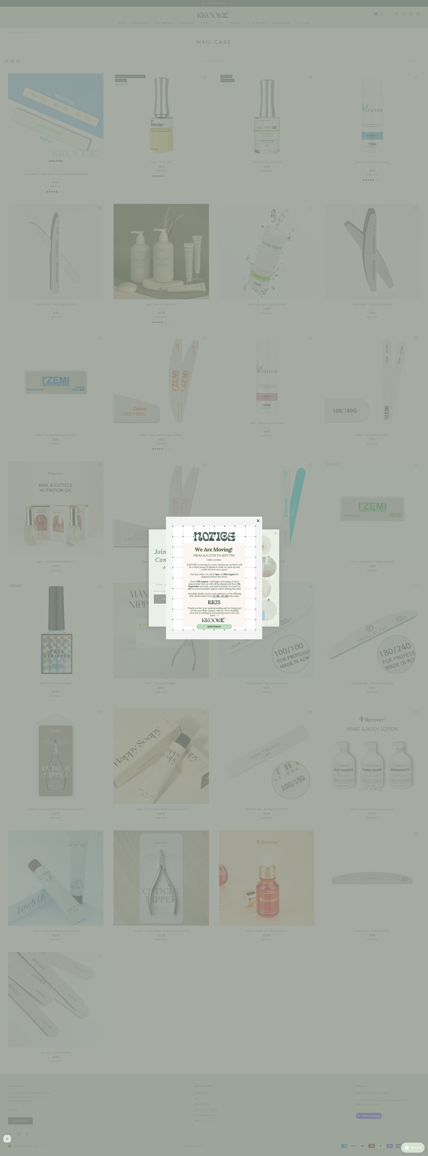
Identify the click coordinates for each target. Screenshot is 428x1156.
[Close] (258, 521)
